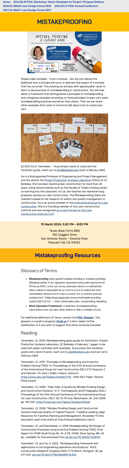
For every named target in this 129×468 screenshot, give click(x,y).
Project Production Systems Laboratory (68, 180)
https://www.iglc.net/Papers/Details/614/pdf (63, 402)
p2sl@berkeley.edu (68, 170)
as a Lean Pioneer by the (70, 210)
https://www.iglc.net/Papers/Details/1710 (46, 376)
